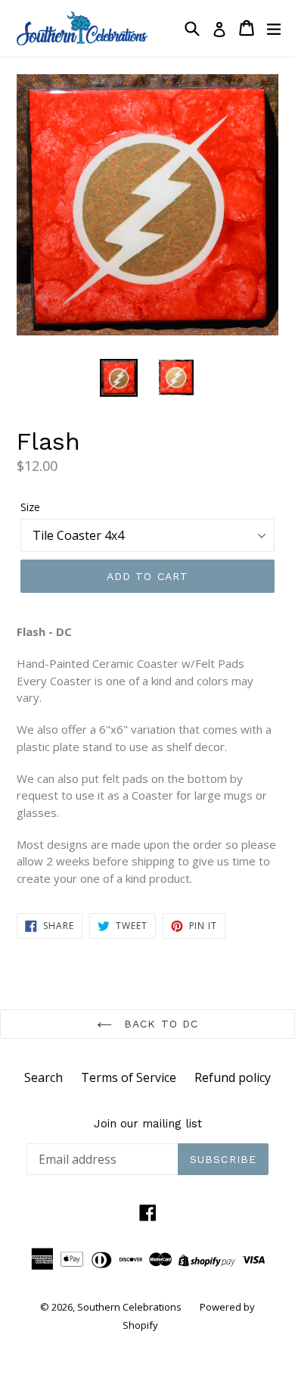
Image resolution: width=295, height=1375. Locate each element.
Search (43, 1077)
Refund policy (232, 1077)
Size (30, 507)
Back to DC (159, 1024)
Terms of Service (128, 1077)
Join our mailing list (148, 1123)
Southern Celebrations (129, 1307)
